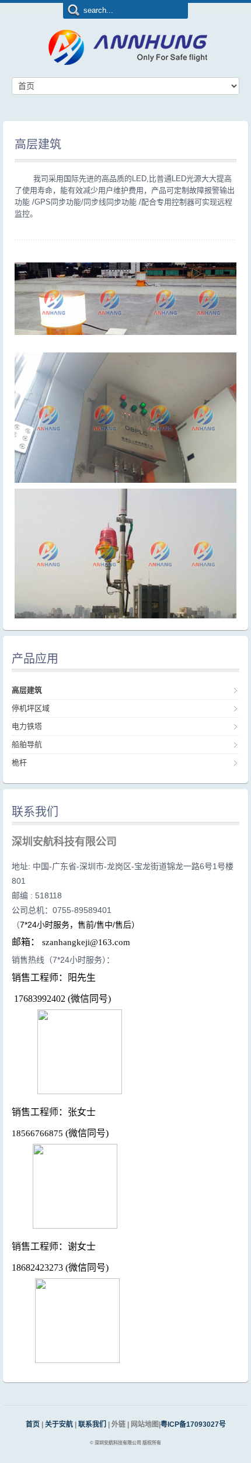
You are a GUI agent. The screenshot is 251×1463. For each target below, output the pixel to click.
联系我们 (93, 1424)
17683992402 (39, 999)
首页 (33, 1424)
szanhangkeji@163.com (86, 942)
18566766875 (37, 1133)
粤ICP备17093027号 (193, 1424)
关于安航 (59, 1424)
